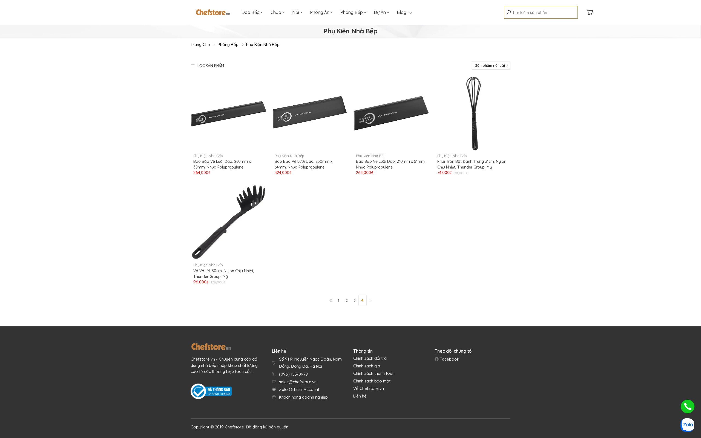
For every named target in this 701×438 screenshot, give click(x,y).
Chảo (276, 12)
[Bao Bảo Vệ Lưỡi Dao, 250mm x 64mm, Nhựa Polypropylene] (310, 113)
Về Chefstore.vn (368, 388)
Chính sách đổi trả (370, 358)
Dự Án (380, 12)
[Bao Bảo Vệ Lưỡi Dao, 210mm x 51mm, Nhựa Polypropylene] (391, 113)
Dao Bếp (251, 12)
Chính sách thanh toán (374, 373)
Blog (401, 12)
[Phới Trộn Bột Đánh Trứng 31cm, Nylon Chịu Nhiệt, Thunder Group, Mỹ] (472, 113)
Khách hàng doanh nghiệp (303, 397)
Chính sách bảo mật (371, 381)
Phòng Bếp (352, 12)
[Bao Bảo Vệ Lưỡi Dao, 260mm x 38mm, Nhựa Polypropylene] (228, 113)
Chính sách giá (366, 366)
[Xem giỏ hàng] (589, 12)
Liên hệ (360, 396)
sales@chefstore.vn (298, 381)
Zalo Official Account (299, 389)
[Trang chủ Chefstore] (213, 12)
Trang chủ (200, 44)
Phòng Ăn (320, 12)
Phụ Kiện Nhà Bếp (263, 44)
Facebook (449, 359)
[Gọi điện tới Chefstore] (687, 406)
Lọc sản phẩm (210, 65)
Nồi (296, 12)
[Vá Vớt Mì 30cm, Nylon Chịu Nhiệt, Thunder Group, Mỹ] (228, 222)
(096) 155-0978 (293, 374)
